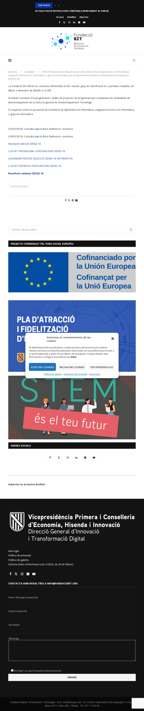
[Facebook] (59, 22)
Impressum (94, 374)
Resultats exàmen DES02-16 (25, 173)
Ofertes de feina (19, 186)
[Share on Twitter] (69, 200)
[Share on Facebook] (65, 200)
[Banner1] (72, 272)
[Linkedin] (74, 22)
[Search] (134, 60)
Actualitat (29, 71)
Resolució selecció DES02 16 (24, 143)
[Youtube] (84, 22)
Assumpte (14, 624)
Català (60, 17)
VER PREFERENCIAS (101, 367)
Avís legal (13, 551)
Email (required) (18, 611)
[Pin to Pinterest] (73, 200)
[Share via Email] (76, 200)
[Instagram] (69, 22)
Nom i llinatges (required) (23, 597)
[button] (113, 339)
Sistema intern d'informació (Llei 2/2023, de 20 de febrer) (40, 564)
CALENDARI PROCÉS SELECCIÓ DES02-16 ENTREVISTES (40, 158)
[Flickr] (79, 22)
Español (71, 17)
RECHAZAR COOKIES (72, 367)
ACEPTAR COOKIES (42, 367)
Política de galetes (53, 374)
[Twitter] (64, 22)
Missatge (14, 638)
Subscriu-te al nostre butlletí (26, 484)
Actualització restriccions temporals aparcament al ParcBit (72, 5)
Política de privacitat (19, 555)
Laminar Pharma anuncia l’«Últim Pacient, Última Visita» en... (72, 10)
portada (12, 71)
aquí (37, 128)
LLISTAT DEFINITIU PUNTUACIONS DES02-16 (34, 165)
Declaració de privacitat (75, 374)
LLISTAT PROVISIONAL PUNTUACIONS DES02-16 (36, 151)
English (84, 17)
